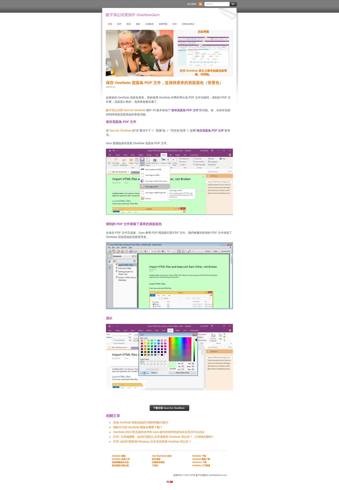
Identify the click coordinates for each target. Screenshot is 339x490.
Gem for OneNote (120, 130)
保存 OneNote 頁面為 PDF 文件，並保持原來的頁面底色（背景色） (164, 82)
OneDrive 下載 (199, 462)
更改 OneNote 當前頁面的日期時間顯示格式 (140, 422)
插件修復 (156, 459)
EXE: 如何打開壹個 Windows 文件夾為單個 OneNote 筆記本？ (152, 441)
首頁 (110, 24)
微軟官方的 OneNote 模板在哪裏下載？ (138, 427)
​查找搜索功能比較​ (120, 465)
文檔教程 (149, 24)
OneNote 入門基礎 (201, 465)
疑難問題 (163, 24)
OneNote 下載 (199, 456)
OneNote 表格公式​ (121, 459)
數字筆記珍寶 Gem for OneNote (125, 110)
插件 (119, 24)
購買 (129, 24)
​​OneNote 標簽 (119, 456)
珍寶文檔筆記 (188, 24)
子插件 (155, 465)
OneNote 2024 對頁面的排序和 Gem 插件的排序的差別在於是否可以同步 (159, 432)
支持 (175, 24)
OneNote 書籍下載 (201, 459)
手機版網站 (222, 470)
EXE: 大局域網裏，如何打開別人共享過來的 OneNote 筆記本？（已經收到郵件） (164, 436)
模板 (138, 24)
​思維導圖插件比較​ (120, 462)
